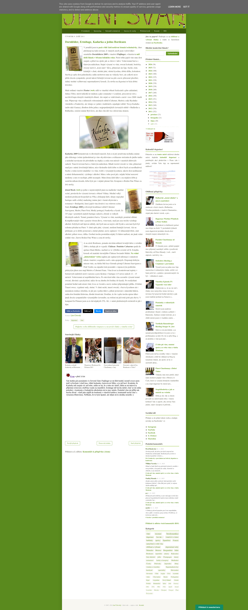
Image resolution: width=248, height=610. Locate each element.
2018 (150, 89)
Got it (186, 7)
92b (164, 587)
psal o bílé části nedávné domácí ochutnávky (118, 47)
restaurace (149, 560)
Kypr (147, 580)
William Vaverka (151, 463)
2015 (150, 99)
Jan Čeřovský (76, 315)
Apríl (170, 587)
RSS (165, 31)
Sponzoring (97, 31)
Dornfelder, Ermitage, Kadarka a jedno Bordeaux (95, 42)
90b (158, 587)
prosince (154, 114)
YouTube (150, 429)
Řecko (166, 577)
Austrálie (175, 573)
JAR (170, 583)
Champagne (167, 557)
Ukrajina (163, 590)
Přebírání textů (145, 31)
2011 (150, 111)
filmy (176, 564)
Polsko (148, 583)
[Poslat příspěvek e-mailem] (81, 315)
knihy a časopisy (162, 560)
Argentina (156, 580)
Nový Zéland (167, 580)
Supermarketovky (172, 567)
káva (164, 583)
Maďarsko (174, 560)
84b (147, 587)
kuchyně (149, 570)
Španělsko (166, 540)
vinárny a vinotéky (153, 567)
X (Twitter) (151, 435)
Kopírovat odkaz (111, 311)
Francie (175, 540)
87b (153, 587)
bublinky (149, 540)
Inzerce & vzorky (130, 31)
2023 (150, 73)
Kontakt (157, 31)
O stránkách (85, 31)
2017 (150, 92)
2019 (150, 86)
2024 (150, 70)
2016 (150, 95)
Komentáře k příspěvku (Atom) (96, 451)
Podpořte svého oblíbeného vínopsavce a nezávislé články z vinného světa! (103, 326)
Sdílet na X (88, 311)
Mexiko (156, 590)
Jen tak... (159, 537)
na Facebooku (156, 42)
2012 (150, 108)
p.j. (147, 493)
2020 (150, 83)
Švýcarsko (149, 593)
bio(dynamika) (172, 533)
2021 (150, 80)
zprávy (157, 540)
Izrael (176, 587)
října (153, 120)
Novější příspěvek (72, 443)
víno (82, 320)
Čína (177, 590)
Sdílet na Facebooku (73, 311)
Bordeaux (149, 554)
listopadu (154, 117)
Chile (156, 573)
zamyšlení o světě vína (154, 543)
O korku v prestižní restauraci (155, 517)
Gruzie (176, 580)
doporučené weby (172, 547)
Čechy (148, 564)
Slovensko (174, 570)
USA (168, 573)
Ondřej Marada (151, 478)
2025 (150, 67)
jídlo (159, 557)
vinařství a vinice (172, 537)
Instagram (151, 426)
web (92, 90)
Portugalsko (174, 577)
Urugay (171, 590)
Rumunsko (156, 583)
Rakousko (174, 554)
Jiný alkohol (150, 557)
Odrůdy (176, 583)
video (148, 577)
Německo (149, 550)
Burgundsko (167, 550)
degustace (74, 320)
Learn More (174, 7)
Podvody (157, 564)
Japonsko (168, 564)
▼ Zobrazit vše (150, 129)
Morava (158, 550)
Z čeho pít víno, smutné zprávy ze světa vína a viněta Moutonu (167, 347)
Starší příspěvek (136, 443)
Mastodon (151, 438)
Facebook (150, 432)
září (152, 123)
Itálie (176, 550)
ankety (166, 554)
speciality (161, 570)
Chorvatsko (156, 577)
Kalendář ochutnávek (113, 31)
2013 (150, 105)
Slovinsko (149, 573)
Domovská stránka (104, 443)
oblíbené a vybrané (153, 547)
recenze (158, 533)
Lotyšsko (149, 590)
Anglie (163, 573)
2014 (150, 102)
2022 (150, 77)
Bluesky (98, 311)
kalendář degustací (168, 157)
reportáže (159, 554)
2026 (150, 64)
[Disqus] (103, 404)
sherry (176, 557)
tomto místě (162, 154)
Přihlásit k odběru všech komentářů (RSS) (162, 523)
